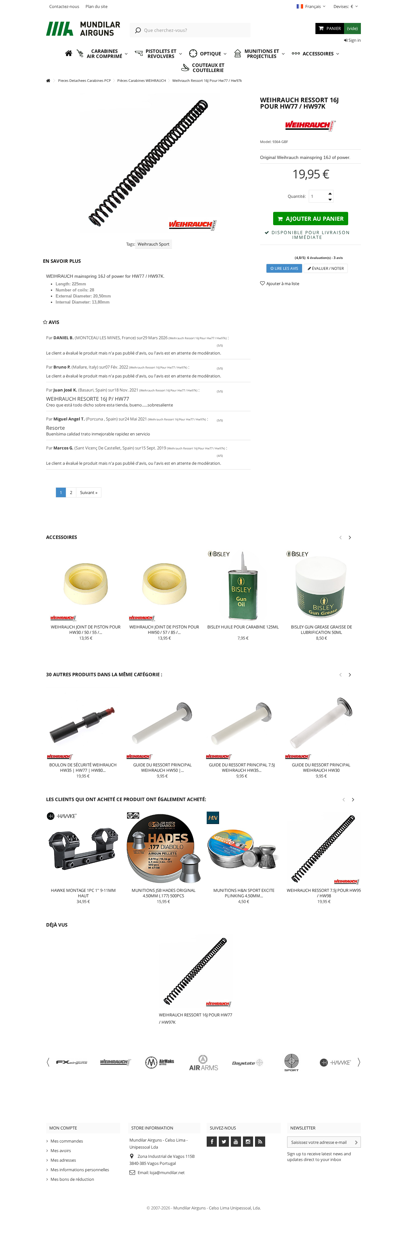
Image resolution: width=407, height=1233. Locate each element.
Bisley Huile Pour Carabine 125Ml (243, 627)
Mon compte (63, 1128)
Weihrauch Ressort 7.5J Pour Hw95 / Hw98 (324, 893)
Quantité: (297, 196)
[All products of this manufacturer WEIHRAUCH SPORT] (310, 126)
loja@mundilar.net (167, 1172)
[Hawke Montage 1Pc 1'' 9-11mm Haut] (83, 849)
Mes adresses (63, 1160)
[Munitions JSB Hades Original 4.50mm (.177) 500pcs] (163, 849)
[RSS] (260, 1141)
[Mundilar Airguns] (83, 29)
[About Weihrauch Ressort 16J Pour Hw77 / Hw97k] (196, 971)
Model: (266, 141)
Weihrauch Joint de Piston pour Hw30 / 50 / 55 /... (86, 629)
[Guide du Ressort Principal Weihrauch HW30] (321, 724)
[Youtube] (236, 1141)
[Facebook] (212, 1141)
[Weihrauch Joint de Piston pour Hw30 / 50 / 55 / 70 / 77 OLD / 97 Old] (85, 585)
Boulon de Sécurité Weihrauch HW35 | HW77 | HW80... (83, 767)
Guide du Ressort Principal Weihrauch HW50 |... (162, 767)
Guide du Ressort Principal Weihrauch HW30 (321, 767)
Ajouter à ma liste (282, 283)
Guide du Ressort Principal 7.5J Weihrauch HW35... (242, 767)
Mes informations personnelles (80, 1169)
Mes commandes (67, 1141)
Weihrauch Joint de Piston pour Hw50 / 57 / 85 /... (164, 629)
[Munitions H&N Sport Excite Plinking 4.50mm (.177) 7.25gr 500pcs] (244, 849)
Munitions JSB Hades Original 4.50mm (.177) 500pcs (164, 893)
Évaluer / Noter (327, 268)
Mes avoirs (61, 1150)
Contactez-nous (64, 6)
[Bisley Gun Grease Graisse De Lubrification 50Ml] (321, 585)
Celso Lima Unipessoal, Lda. (235, 1208)
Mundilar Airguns (189, 1208)
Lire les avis (286, 268)
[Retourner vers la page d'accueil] (48, 81)
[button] (101, 53)
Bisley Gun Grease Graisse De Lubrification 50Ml (321, 629)
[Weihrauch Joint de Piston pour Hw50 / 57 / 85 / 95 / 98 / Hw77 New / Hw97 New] (164, 585)
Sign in (354, 40)
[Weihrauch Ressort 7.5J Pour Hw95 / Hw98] (324, 849)
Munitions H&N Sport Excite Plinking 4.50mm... (243, 893)
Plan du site (96, 6)
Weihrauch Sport (153, 244)
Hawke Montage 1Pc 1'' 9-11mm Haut (83, 893)
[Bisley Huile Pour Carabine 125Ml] (243, 585)
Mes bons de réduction (72, 1179)
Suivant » (88, 492)
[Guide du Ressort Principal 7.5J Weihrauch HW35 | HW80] (242, 724)
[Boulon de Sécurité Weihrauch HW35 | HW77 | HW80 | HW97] (83, 724)
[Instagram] (248, 1141)
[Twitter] (224, 1141)
